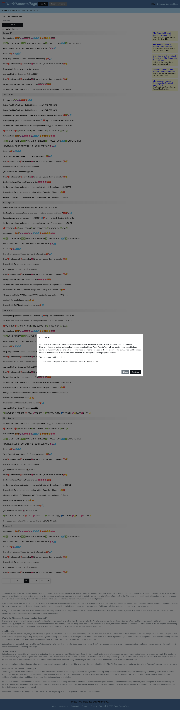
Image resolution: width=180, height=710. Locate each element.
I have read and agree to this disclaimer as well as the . (70, 362)
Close (125, 372)
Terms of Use (92, 362)
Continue (135, 372)
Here (63, 357)
